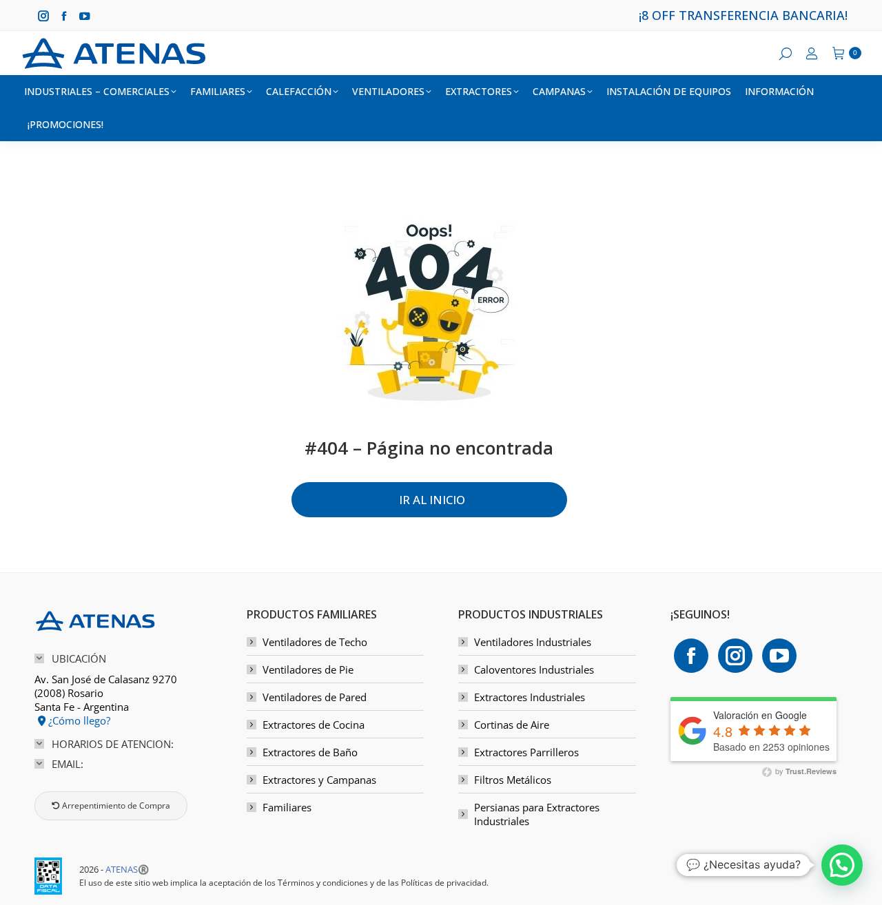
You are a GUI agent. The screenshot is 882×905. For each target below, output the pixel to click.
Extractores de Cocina (314, 724)
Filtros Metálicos (512, 780)
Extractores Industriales (529, 697)
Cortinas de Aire (511, 724)
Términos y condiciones (323, 882)
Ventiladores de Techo (315, 642)
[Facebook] (691, 655)
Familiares (287, 807)
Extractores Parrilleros (526, 752)
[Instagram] (735, 655)
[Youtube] (779, 655)
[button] (842, 865)
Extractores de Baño (310, 752)
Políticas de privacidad (443, 882)
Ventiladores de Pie (308, 669)
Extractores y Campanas (319, 780)
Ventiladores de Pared (315, 697)
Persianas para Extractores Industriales (536, 814)
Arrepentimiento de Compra (115, 805)
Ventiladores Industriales (532, 642)
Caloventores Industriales (534, 669)
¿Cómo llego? (77, 720)
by (805, 770)
